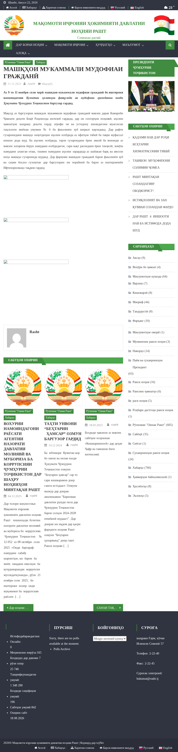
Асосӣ (13, 7)
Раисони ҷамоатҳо (145, 391)
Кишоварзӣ (140, 292)
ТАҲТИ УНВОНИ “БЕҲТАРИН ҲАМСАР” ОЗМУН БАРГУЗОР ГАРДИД (62, 431)
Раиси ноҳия (141, 382)
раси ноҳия (140, 400)
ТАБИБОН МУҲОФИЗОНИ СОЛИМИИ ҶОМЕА (151, 164)
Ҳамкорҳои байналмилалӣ (150, 477)
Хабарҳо (31, 7)
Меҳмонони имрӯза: (23, 652)
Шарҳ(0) (47, 83)
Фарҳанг (138, 320)
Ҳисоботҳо (140, 486)
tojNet (100, 742)
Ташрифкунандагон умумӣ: (23, 677)
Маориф (138, 302)
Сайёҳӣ (137, 434)
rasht (31, 84)
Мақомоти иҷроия (69, 44)
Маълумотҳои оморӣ (146, 332)
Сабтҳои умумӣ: (20, 707)
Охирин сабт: (19, 712)
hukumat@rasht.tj (147, 678)
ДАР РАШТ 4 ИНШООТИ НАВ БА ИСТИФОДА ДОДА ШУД (152, 223)
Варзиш (138, 283)
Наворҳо (138, 351)
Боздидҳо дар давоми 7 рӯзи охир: (25, 660)
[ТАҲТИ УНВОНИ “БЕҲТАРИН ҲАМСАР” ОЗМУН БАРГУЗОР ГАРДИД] (63, 387)
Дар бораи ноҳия (30, 44)
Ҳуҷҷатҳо (104, 44)
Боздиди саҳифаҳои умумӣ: (23, 693)
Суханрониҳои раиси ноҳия (151, 453)
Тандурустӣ (140, 311)
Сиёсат (137, 443)
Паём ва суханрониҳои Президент (148, 364)
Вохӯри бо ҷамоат (144, 267)
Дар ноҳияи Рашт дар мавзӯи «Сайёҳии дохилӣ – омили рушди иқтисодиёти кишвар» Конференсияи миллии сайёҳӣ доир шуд (21, 607)
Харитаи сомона (55, 7)
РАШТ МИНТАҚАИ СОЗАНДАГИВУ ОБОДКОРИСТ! (146, 184)
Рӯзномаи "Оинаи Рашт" (18, 62)
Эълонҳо (138, 495)
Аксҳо (137, 257)
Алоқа (21, 53)
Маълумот (131, 44)
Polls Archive (62, 649)
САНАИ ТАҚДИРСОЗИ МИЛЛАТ (110, 607)
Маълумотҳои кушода (147, 276)
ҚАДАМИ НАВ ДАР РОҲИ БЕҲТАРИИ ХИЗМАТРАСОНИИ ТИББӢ (151, 144)
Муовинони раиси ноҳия (149, 341)
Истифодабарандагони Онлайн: (25, 639)
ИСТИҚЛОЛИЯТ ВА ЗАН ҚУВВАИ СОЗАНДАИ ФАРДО (153, 204)
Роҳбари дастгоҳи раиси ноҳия (153, 410)
